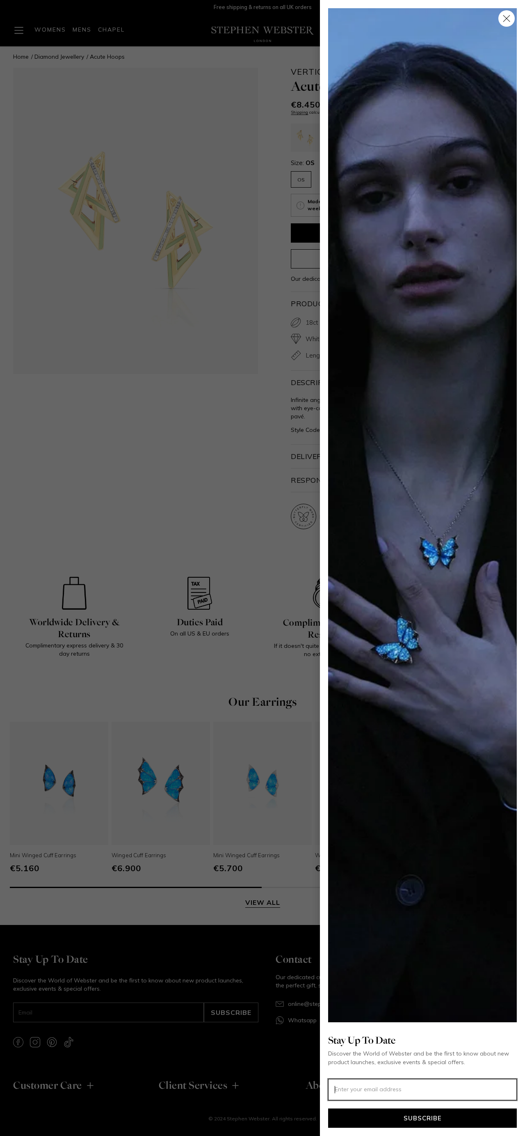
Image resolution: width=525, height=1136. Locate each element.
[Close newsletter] (506, 18)
